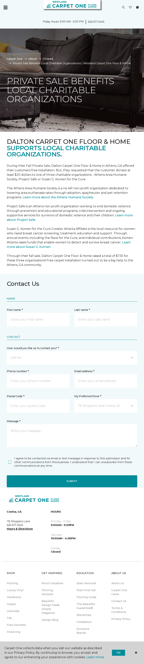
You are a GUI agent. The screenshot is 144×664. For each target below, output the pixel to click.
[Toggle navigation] (5, 7)
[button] (123, 7)
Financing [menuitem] (13, 632)
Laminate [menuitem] (13, 611)
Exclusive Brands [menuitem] (82, 631)
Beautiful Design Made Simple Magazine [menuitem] (51, 607)
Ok (118, 652)
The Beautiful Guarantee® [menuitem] (85, 606)
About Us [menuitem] (117, 583)
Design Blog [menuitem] (50, 620)
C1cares (48, 58)
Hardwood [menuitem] (14, 597)
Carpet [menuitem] (11, 604)
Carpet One (14, 58)
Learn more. (95, 657)
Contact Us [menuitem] (118, 601)
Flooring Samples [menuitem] (47, 592)
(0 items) (137, 7)
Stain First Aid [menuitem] (85, 590)
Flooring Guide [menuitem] (86, 597)
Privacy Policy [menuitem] (120, 619)
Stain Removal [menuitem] (86, 583)
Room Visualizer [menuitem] (53, 583)
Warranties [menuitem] (83, 615)
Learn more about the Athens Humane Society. (58, 197)
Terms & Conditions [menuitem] (118, 610)
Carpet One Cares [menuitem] (119, 592)
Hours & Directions (20, 528)
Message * (13, 421)
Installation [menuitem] (84, 622)
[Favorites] (130, 7)
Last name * (82, 310)
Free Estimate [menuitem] (16, 625)
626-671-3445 (96, 21)
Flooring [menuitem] (12, 583)
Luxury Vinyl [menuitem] (15, 590)
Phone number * (18, 371)
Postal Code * (15, 396)
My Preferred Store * (87, 396)
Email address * (84, 371)
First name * (15, 310)
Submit (72, 481)
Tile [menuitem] (9, 618)
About (32, 58)
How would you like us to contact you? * (33, 348)
